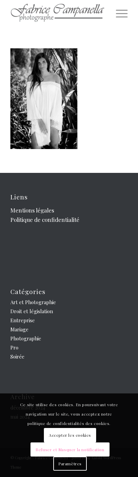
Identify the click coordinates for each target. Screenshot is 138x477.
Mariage (19, 329)
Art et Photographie (33, 302)
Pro (14, 347)
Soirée (17, 356)
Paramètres (70, 463)
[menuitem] (118, 13)
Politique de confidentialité (44, 219)
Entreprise (22, 320)
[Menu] (118, 13)
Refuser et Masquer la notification (70, 449)
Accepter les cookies (70, 435)
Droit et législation (31, 311)
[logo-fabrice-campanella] (57, 13)
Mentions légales (32, 210)
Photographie (25, 338)
